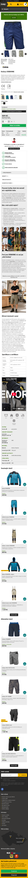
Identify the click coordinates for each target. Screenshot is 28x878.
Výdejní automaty (5, 821)
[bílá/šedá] (16, 97)
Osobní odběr (5, 798)
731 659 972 (16, 1)
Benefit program (5, 803)
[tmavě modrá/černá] (12, 97)
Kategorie (6, 9)
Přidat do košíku (15, 125)
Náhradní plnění (5, 807)
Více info (14, 17)
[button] (2, 54)
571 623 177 (8, 1)
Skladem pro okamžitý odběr (10, 160)
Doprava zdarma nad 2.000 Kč (8, 796)
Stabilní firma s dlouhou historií (8, 800)
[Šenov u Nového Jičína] (23, 839)
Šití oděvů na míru (6, 805)
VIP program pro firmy (6, 802)
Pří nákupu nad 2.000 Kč (9, 153)
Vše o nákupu (5, 816)
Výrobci (3, 823)
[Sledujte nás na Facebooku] (2, 789)
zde (14, 867)
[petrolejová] (7, 97)
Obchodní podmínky (6, 818)
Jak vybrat (4, 825)
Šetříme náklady (5, 808)
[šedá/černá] (3, 97)
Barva (2, 94)
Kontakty (4, 820)
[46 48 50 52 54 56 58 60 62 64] (3, 103)
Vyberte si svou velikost (8, 276)
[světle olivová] (20, 97)
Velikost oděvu (4, 101)
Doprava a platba (5, 815)
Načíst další (14, 614)
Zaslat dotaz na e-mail (14, 148)
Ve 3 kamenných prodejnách (10, 157)
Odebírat (23, 775)
